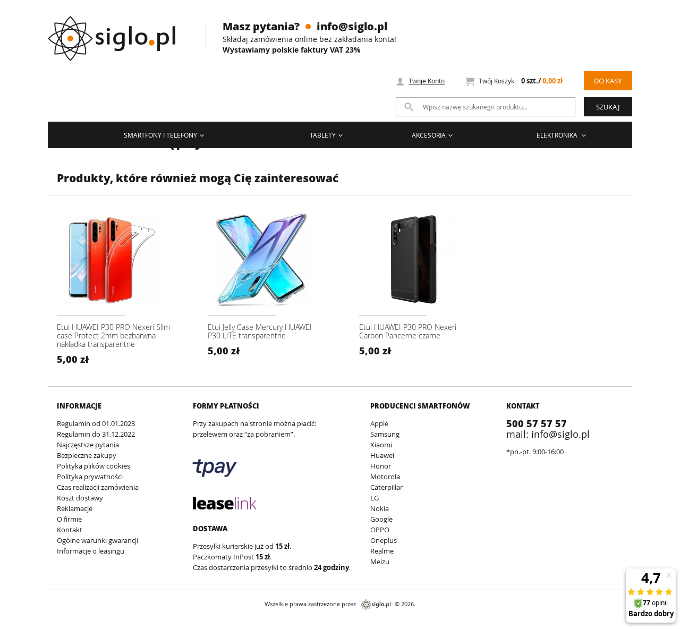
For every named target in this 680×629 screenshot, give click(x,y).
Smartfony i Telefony (160, 135)
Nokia (379, 508)
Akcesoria (429, 135)
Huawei (382, 455)
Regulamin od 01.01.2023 (96, 423)
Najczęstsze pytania (88, 444)
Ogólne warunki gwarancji (97, 540)
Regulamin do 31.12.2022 (96, 434)
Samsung (385, 434)
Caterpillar (386, 487)
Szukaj (607, 107)
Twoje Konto (427, 80)
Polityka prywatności (90, 476)
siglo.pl (375, 604)
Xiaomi (381, 444)
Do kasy (608, 81)
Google (381, 519)
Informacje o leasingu (90, 551)
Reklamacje (74, 508)
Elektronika (558, 135)
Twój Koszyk (521, 81)
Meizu (379, 561)
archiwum (18, 624)
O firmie (69, 519)
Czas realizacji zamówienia (98, 487)
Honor (380, 466)
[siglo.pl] (118, 30)
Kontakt (69, 529)
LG (374, 498)
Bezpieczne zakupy (86, 455)
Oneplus (383, 540)
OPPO (379, 529)
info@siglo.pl (352, 26)
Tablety (323, 135)
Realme (382, 551)
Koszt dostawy (80, 498)
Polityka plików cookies (93, 466)
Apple (379, 423)
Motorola (385, 476)
